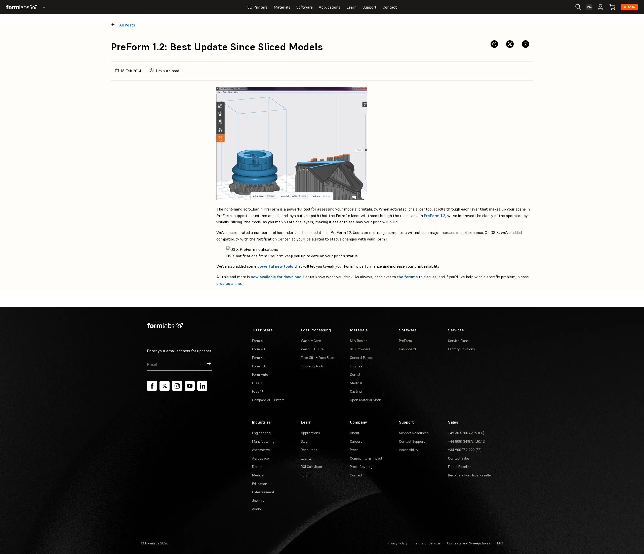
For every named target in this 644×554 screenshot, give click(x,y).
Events (306, 458)
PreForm (405, 340)
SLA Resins (358, 340)
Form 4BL (259, 366)
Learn (351, 7)
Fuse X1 (257, 383)
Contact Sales (459, 458)
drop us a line (228, 283)
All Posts (127, 25)
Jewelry (258, 500)
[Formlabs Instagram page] (177, 386)
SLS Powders (360, 349)
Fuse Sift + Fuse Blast (317, 357)
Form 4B (258, 349)
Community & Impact (366, 458)
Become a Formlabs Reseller (470, 475)
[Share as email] (525, 44)
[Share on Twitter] (510, 44)
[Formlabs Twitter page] (164, 386)
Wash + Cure (311, 340)
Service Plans (458, 340)
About (354, 433)
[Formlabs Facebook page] (152, 386)
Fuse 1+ (257, 391)
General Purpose (363, 357)
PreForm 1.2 (434, 215)
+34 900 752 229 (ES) (464, 449)
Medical (356, 383)
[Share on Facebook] (494, 44)
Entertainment (263, 492)
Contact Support (412, 441)
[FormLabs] (21, 7)
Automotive (261, 449)
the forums (407, 276)
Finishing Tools (312, 366)
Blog (304, 441)
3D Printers (257, 7)
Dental (355, 374)
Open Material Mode (366, 400)
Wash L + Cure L (314, 349)
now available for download (276, 276)
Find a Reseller (459, 466)
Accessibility (408, 449)
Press (354, 449)
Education (259, 483)
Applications (329, 7)
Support (370, 7)
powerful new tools (275, 266)
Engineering (359, 366)
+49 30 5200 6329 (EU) (466, 433)
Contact (390, 7)
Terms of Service (427, 543)
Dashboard (407, 349)
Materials (282, 7)
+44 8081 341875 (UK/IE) (466, 441)
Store (629, 7)
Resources (309, 449)
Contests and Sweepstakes (468, 543)
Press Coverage (362, 466)
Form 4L (258, 357)
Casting (356, 391)
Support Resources (414, 433)
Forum (305, 475)
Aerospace (260, 458)
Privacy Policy (397, 543)
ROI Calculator (311, 466)
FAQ (500, 543)
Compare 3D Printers (268, 400)
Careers (356, 441)
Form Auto (260, 374)
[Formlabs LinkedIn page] (202, 386)
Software (304, 7)
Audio (256, 509)
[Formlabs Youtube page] (190, 386)
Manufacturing (263, 441)
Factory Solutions (461, 349)
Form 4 (257, 340)
